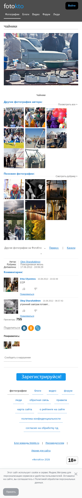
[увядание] (35, 239)
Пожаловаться (27, 294)
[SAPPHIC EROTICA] (35, 198)
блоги (37, 390)
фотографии (18, 390)
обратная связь (39, 399)
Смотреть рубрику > (66, 176)
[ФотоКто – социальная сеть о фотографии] (14, 6)
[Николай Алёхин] (16, 345)
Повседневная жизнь (31, 264)
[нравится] (24, 289)
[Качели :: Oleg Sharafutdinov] (35, 147)
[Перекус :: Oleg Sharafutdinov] (14, 127)
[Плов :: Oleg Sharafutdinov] (57, 147)
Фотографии (12, 14)
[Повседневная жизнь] (14, 198)
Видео (35, 14)
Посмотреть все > (67, 104)
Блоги (25, 14)
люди (18, 399)
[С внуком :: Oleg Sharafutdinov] (35, 127)
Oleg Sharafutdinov (30, 261)
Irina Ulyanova (28, 279)
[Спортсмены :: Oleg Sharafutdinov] (14, 147)
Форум (46, 14)
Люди (56, 14)
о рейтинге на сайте (52, 409)
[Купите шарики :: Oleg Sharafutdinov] (57, 128)
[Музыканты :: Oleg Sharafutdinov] (14, 167)
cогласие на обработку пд (42, 427)
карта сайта (24, 409)
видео (52, 390)
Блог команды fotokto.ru (26, 443)
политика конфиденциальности (41, 418)
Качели (71, 247)
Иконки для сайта (41, 450)
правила (61, 399)
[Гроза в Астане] (14, 219)
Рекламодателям (55, 443)
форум (68, 390)
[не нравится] (35, 289)
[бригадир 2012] (14, 239)
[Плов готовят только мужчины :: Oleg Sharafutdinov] (35, 167)
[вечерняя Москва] (35, 219)
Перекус (54, 247)
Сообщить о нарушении (18, 357)
